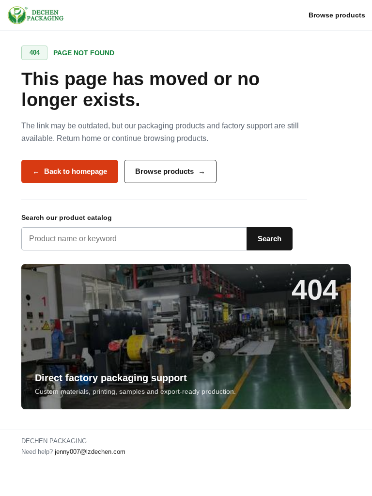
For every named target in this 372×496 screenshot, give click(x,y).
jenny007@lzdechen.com (90, 451)
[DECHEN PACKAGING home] (36, 15)
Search (269, 238)
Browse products (337, 15)
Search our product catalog (66, 217)
